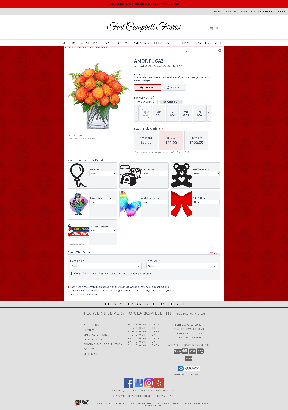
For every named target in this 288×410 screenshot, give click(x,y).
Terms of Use (153, 405)
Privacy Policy (171, 403)
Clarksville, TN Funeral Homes (128, 390)
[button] (214, 28)
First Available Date (171, 101)
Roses (106, 43)
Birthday (121, 43)
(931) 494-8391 (276, 11)
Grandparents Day (83, 43)
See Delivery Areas (191, 313)
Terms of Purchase (196, 403)
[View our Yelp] (159, 387)
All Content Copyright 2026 (114, 403)
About (202, 43)
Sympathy (139, 43)
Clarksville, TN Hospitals (163, 390)
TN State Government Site (159, 396)
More (218, 43)
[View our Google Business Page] (139, 387)
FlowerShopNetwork (146, 403)
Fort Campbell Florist (144, 27)
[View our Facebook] (129, 387)
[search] (220, 51)
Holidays (183, 43)
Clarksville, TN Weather (127, 396)
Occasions (161, 43)
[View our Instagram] (149, 387)
